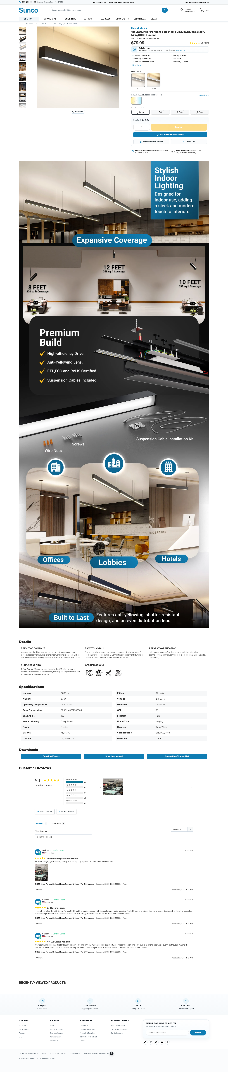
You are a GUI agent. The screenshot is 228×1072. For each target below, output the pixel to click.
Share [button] (40, 890)
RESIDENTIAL (70, 19)
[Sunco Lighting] (28, 10)
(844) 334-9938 (29, 2)
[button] (77, 67)
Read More (137, 65)
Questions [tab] (56, 823)
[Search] (165, 10)
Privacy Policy (75, 1053)
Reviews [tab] (39, 823)
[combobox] (105, 10)
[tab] (22, 30)
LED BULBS (105, 19)
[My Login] (182, 10)
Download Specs (51, 756)
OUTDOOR (88, 19)
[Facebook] (145, 1042)
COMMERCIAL (50, 19)
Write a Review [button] (67, 811)
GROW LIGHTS (122, 19)
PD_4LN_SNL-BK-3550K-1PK (148, 38)
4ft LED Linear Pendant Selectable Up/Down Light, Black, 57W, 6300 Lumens (64, 884)
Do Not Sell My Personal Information (32, 1053)
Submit (198, 1032)
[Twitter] (151, 1042)
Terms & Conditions (90, 1053)
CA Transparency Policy (57, 1053)
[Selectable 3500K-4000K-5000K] (136, 101)
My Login (188, 9)
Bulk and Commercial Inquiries (197, 2)
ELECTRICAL (140, 19)
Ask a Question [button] (46, 811)
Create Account (190, 11)
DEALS (154, 19)
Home (21, 24)
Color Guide (204, 95)
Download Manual (114, 756)
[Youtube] (162, 1042)
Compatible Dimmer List (177, 756)
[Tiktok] (167, 1042)
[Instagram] (156, 1042)
